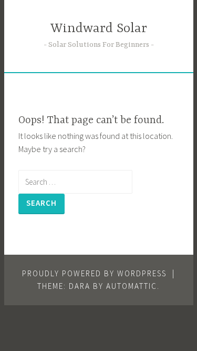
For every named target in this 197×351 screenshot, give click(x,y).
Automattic (131, 286)
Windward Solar (98, 28)
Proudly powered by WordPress (94, 273)
